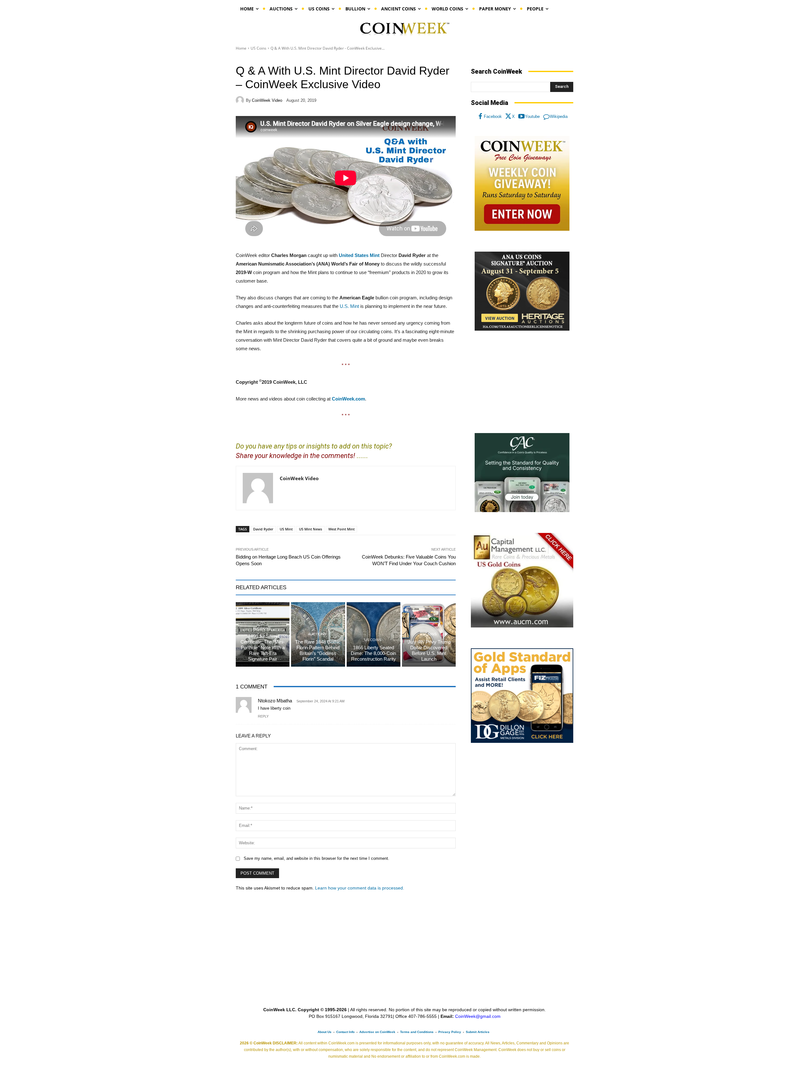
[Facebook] (480, 116)
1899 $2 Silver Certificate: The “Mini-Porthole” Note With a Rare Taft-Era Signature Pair (262, 647)
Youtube (532, 116)
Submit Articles (478, 1032)
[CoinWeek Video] (241, 100)
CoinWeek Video (267, 100)
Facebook (493, 116)
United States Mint (359, 255)
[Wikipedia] (546, 116)
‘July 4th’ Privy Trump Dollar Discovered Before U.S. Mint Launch (429, 650)
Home (241, 48)
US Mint (286, 529)
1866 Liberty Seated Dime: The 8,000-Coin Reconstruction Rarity (373, 653)
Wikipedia (559, 116)
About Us (325, 1032)
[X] (508, 116)
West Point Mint (341, 529)
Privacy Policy (449, 1032)
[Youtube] (521, 116)
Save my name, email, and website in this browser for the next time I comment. (316, 858)
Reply (263, 716)
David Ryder (263, 529)
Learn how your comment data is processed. (359, 887)
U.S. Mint (349, 306)
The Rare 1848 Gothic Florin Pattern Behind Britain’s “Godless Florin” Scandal (318, 650)
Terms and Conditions (417, 1032)
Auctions (262, 628)
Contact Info (345, 1032)
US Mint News (310, 529)
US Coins (258, 48)
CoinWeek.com (348, 398)
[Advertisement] (522, 382)
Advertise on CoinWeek (377, 1032)
